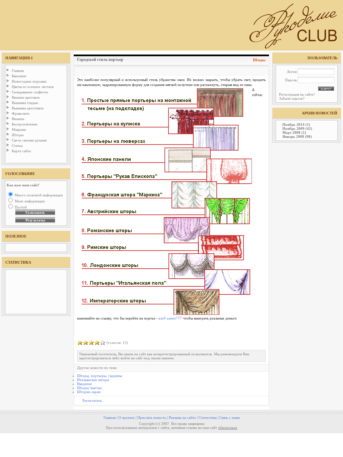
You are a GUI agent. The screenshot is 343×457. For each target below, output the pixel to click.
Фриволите (20, 113)
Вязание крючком (26, 97)
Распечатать (92, 400)
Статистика (208, 418)
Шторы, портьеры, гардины (99, 376)
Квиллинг (19, 76)
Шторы (17, 135)
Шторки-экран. (89, 392)
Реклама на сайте (182, 418)
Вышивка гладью (25, 103)
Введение (84, 384)
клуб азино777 (170, 318)
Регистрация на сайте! (297, 94)
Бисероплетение (25, 124)
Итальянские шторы (93, 380)
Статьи (17, 146)
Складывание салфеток (30, 92)
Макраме (19, 129)
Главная (18, 71)
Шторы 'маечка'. (90, 388)
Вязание (18, 119)
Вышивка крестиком (28, 108)
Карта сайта (21, 151)
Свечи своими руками (29, 140)
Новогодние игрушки (29, 81)
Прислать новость (151, 418)
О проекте (126, 418)
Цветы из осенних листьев (33, 87)
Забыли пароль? (291, 98)
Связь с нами (229, 418)
